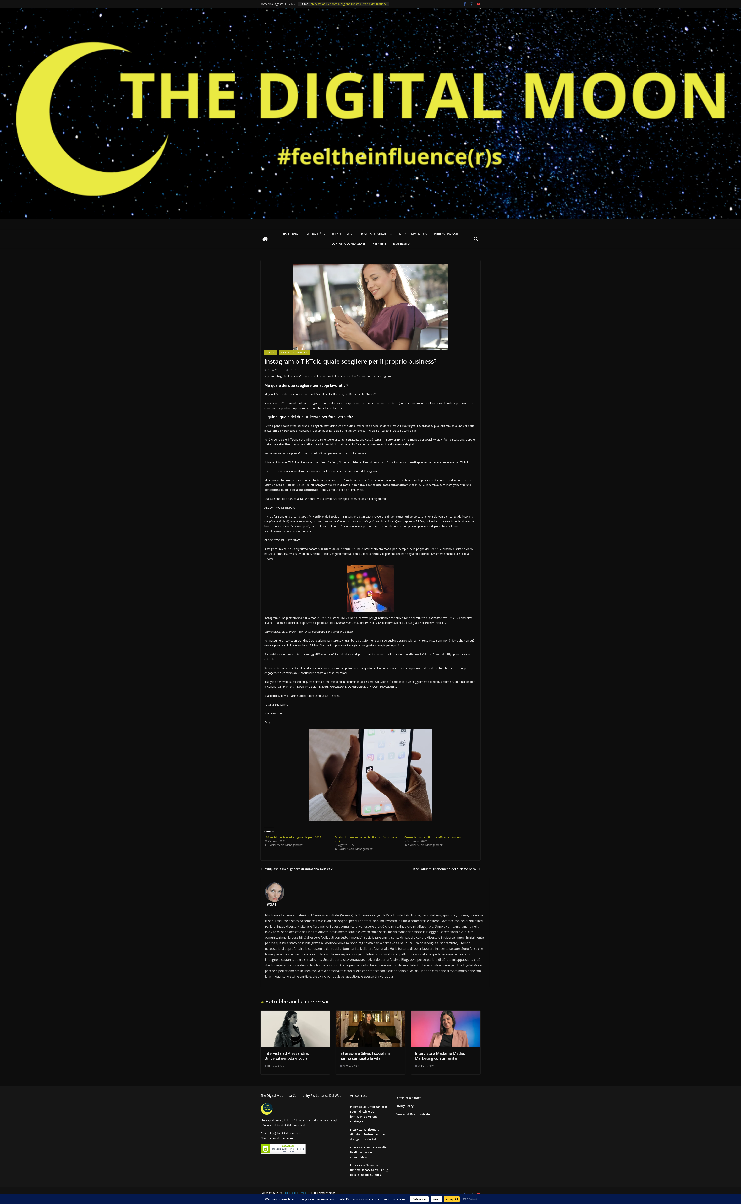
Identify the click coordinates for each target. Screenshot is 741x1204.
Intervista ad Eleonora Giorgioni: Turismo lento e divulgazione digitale (367, 1134)
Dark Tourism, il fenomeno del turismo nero (443, 869)
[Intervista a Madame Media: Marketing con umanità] (445, 1013)
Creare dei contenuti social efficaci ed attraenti (433, 837)
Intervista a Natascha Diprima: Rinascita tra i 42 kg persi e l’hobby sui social (369, 1170)
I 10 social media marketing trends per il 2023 (292, 837)
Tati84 (292, 369)
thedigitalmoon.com (280, 1138)
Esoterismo (401, 243)
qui (338, 408)
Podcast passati (446, 234)
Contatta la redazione (348, 243)
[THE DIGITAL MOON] (370, 10)
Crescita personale (373, 234)
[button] (323, 234)
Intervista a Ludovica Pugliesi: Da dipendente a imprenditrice (347, 3)
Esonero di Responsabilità (412, 1114)
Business (270, 352)
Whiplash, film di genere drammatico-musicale (299, 869)
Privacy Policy (404, 1106)
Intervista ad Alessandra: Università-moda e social (286, 1056)
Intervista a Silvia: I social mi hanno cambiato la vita (365, 1056)
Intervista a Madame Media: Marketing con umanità (440, 1056)
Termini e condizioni (408, 1097)
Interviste (379, 243)
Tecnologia (340, 234)
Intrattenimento (411, 234)
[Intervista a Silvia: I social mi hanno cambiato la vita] (370, 1013)
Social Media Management (294, 352)
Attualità (314, 234)
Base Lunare (292, 234)
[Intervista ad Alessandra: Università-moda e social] (295, 1013)
